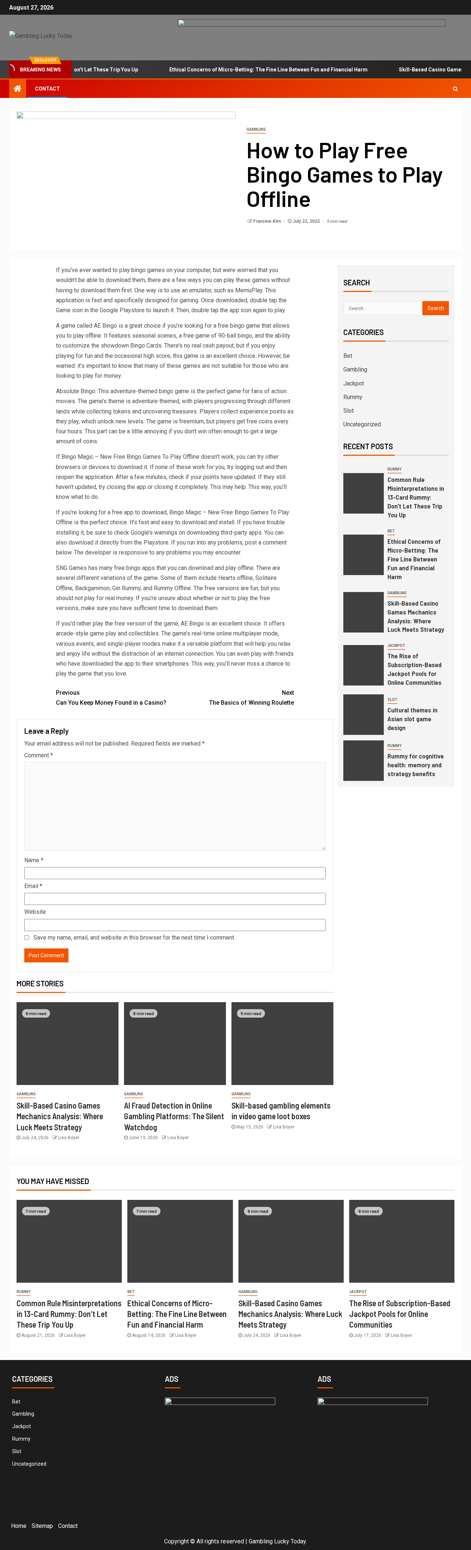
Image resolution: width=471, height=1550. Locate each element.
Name (33, 860)
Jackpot (353, 383)
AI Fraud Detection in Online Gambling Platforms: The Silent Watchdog (174, 1116)
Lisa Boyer (68, 1137)
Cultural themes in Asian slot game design (412, 719)
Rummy (352, 397)
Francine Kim (267, 221)
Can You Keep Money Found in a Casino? (111, 697)
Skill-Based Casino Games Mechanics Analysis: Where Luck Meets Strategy (60, 1116)
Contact (47, 89)
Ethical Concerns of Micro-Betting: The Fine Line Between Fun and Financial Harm (248, 70)
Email (33, 886)
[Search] (455, 89)
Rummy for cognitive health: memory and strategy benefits (415, 765)
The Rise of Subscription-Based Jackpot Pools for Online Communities (414, 669)
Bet (347, 355)
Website (35, 911)
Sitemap (42, 1525)
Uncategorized (362, 424)
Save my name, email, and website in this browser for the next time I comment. (134, 937)
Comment (38, 755)
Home (18, 1525)
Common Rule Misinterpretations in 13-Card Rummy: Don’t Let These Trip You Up (415, 497)
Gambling (256, 129)
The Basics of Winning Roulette (251, 697)
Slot (348, 410)
